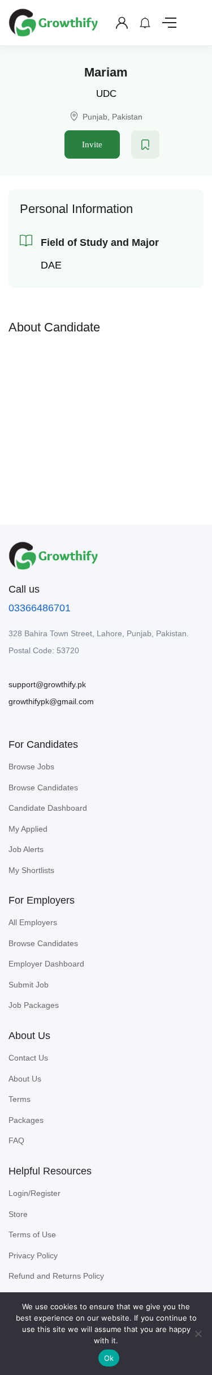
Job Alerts (26, 849)
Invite (92, 144)
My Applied (27, 828)
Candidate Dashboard (47, 807)
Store (18, 1214)
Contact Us (28, 1057)
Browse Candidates (43, 787)
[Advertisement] (106, 421)
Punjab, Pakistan (112, 116)
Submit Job (28, 984)
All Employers (32, 922)
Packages (26, 1120)
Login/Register (34, 1193)
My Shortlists (31, 870)
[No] (198, 1333)
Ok (109, 1358)
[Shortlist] (145, 144)
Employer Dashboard (46, 963)
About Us (24, 1078)
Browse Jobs (31, 766)
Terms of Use (32, 1234)
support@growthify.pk (47, 684)
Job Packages (33, 1005)
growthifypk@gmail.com (51, 701)
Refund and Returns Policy (56, 1275)
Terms (19, 1099)
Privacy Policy (33, 1255)
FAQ (16, 1140)
